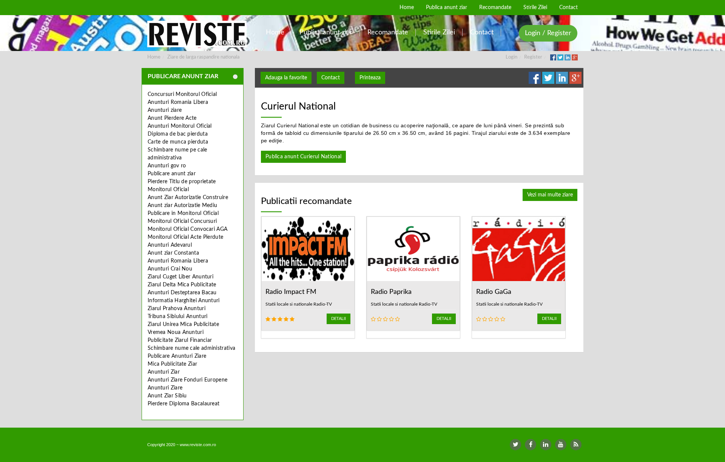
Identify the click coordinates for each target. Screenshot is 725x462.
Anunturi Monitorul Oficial (180, 126)
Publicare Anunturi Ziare (177, 356)
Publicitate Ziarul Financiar (180, 340)
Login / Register (548, 33)
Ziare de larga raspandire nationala (203, 57)
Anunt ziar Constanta (173, 253)
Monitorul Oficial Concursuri (182, 221)
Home (153, 57)
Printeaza (370, 77)
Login (511, 57)
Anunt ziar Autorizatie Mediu (182, 205)
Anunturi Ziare (165, 388)
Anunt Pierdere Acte (172, 118)
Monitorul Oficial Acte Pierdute (185, 237)
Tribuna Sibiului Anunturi (178, 316)
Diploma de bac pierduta (178, 134)
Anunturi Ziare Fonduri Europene (187, 380)
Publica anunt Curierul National (303, 156)
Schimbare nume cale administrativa (191, 348)
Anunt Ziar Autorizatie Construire (188, 197)
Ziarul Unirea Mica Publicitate (183, 324)
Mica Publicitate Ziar (172, 364)
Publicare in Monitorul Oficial (183, 213)
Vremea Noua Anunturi (176, 332)
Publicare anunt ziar (172, 173)
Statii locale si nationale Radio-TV (298, 304)
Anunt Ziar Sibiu (167, 396)
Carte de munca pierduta (178, 142)
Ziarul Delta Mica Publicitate (182, 284)
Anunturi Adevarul (170, 245)
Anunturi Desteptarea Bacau (182, 292)
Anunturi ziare (165, 110)
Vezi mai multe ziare (550, 195)
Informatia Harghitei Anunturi (184, 300)
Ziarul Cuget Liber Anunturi (180, 277)
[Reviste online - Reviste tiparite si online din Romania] (197, 34)
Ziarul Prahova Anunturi (176, 308)
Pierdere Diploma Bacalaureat (183, 403)
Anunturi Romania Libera (178, 102)
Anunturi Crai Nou (170, 269)
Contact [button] (330, 77)
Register (533, 57)
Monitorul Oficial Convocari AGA (187, 229)
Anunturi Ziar (164, 372)
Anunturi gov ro (167, 165)
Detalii (338, 319)
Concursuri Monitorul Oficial (182, 94)
